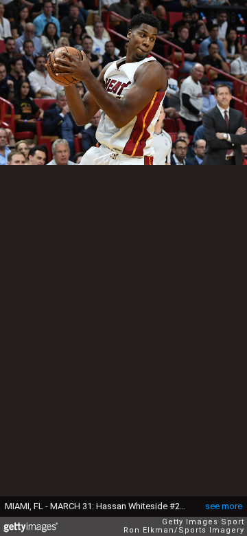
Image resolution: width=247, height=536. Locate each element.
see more (223, 506)
